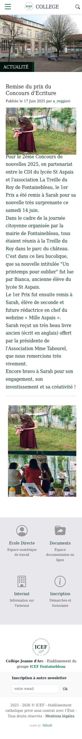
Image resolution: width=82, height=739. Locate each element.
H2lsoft (47, 725)
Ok (65, 689)
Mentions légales (59, 716)
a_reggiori (61, 101)
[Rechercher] (77, 6)
